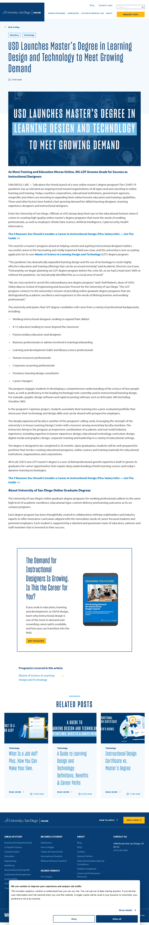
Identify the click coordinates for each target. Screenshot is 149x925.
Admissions (73, 13)
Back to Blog (13, 27)
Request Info (130, 14)
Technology (29, 35)
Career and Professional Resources (88, 875)
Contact (81, 851)
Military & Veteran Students (54, 860)
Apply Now (133, 820)
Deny (74, 919)
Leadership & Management (17, 874)
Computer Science (13, 847)
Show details (125, 910)
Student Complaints (86, 868)
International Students (51, 856)
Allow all (116, 919)
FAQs (79, 847)
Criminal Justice (11, 851)
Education (14, 35)
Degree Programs (57, 13)
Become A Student (51, 836)
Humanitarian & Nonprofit (17, 869)
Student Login (105, 5)
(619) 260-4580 (120, 850)
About (109, 13)
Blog (92, 5)
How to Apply (107, 820)
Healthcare (9, 865)
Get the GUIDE (36, 641)
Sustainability (11, 878)
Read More (15, 792)
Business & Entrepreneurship (18, 842)
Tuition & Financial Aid (92, 13)
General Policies (85, 856)
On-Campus (46, 876)
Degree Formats (50, 870)
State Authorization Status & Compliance (90, 862)
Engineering (10, 860)
